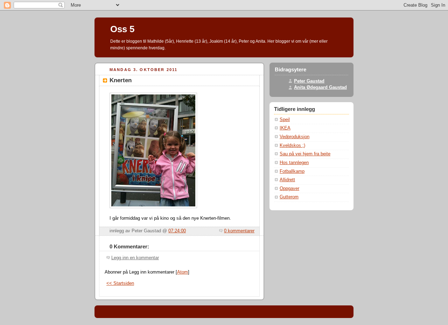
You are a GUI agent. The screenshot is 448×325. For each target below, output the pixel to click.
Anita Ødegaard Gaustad (320, 87)
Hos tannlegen (294, 162)
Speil (285, 119)
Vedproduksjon (294, 136)
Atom (182, 272)
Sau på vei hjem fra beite (305, 153)
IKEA (285, 128)
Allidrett (287, 179)
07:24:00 (177, 230)
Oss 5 (122, 29)
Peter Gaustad (309, 81)
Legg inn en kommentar (135, 257)
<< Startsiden (120, 283)
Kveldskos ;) (292, 145)
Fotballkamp (292, 171)
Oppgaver (289, 188)
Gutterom (289, 197)
